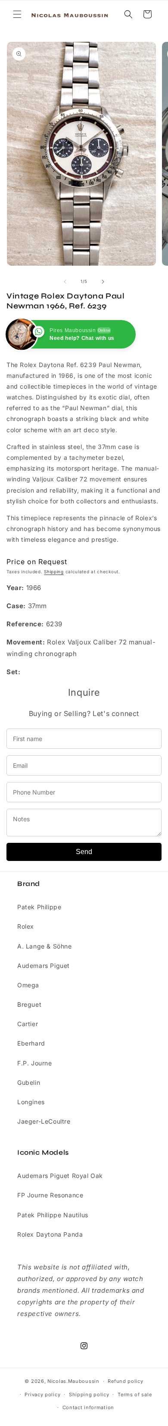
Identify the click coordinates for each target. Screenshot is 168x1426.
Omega (28, 985)
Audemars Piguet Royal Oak (60, 1175)
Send (84, 851)
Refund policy (125, 1381)
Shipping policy (89, 1394)
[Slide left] (65, 281)
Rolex (25, 926)
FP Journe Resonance (50, 1195)
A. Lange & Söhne (44, 946)
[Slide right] (102, 281)
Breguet (29, 1004)
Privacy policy (42, 1394)
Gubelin (28, 1082)
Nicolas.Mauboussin (73, 1381)
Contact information (88, 1407)
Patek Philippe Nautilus (52, 1215)
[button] (17, 14)
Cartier (27, 1023)
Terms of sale (135, 1394)
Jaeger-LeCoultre (44, 1121)
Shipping (54, 571)
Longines (31, 1102)
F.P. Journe (34, 1063)
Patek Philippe (39, 907)
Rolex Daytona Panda (50, 1234)
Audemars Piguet (43, 965)
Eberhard (31, 1043)
